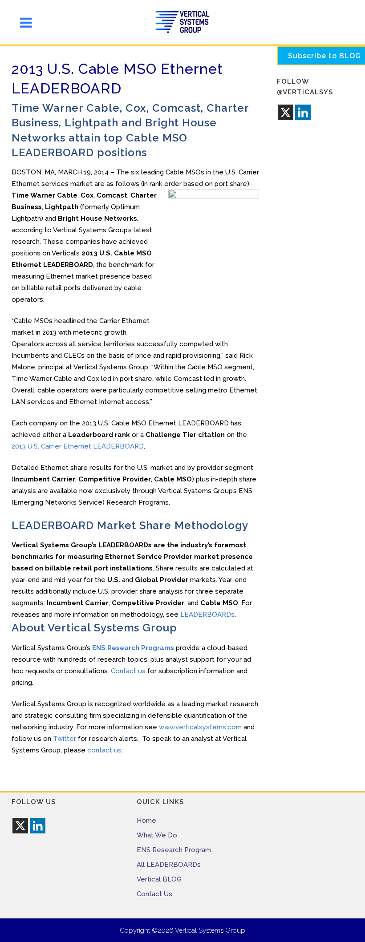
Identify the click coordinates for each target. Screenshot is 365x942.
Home (146, 820)
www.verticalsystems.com (200, 727)
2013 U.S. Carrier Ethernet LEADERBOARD (78, 446)
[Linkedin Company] (303, 112)
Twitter (64, 739)
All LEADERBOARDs (169, 864)
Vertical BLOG (159, 879)
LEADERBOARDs (207, 614)
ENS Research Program (174, 849)
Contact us (128, 671)
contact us (104, 750)
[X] (285, 112)
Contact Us (154, 894)
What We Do (157, 835)
